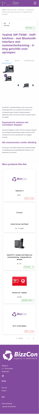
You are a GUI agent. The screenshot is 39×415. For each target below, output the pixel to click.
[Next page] (33, 338)
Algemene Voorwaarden (9, 406)
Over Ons (4, 388)
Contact (4, 391)
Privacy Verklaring (7, 403)
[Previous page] (28, 338)
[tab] (6, 60)
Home (3, 10)
